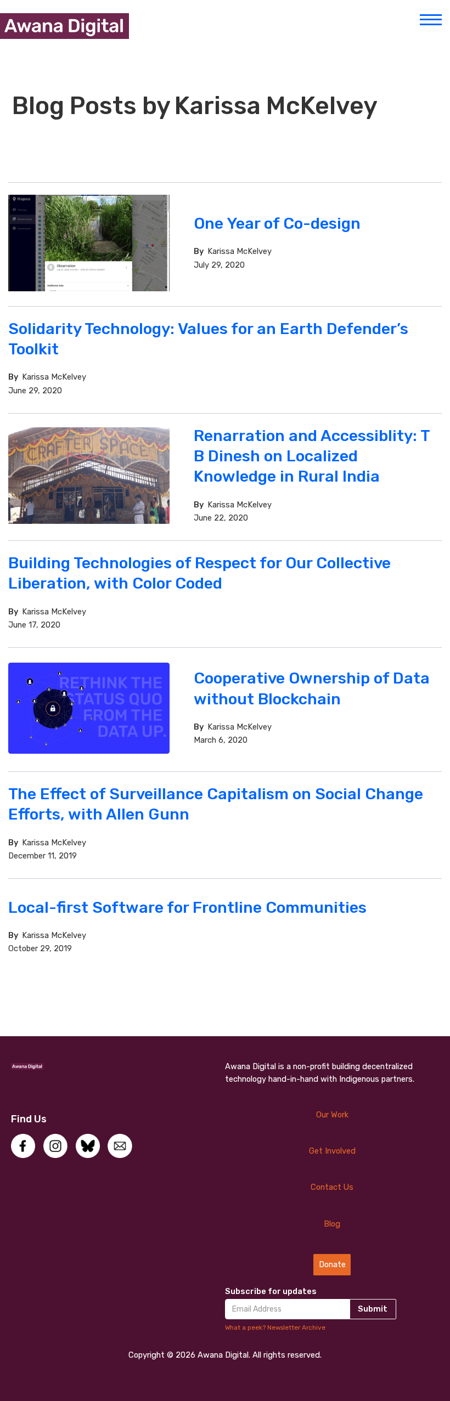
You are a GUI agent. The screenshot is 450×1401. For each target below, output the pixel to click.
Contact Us (332, 1187)
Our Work (332, 1115)
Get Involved (332, 1151)
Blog (332, 1224)
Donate (332, 1264)
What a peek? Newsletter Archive (275, 1327)
